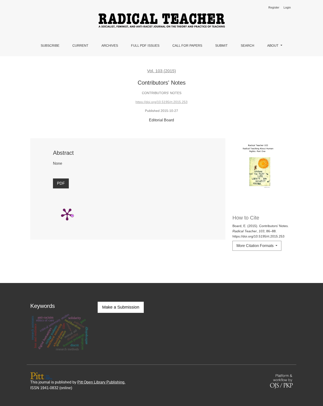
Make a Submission (120, 307)
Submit (221, 45)
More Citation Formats (255, 246)
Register (273, 7)
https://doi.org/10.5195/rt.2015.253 (161, 102)
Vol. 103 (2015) (161, 70)
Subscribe (50, 45)
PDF (61, 183)
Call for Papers (187, 45)
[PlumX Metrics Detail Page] (67, 214)
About (273, 45)
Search (247, 45)
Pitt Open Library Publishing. (101, 382)
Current (80, 45)
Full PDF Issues (145, 45)
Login (287, 7)
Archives (109, 45)
